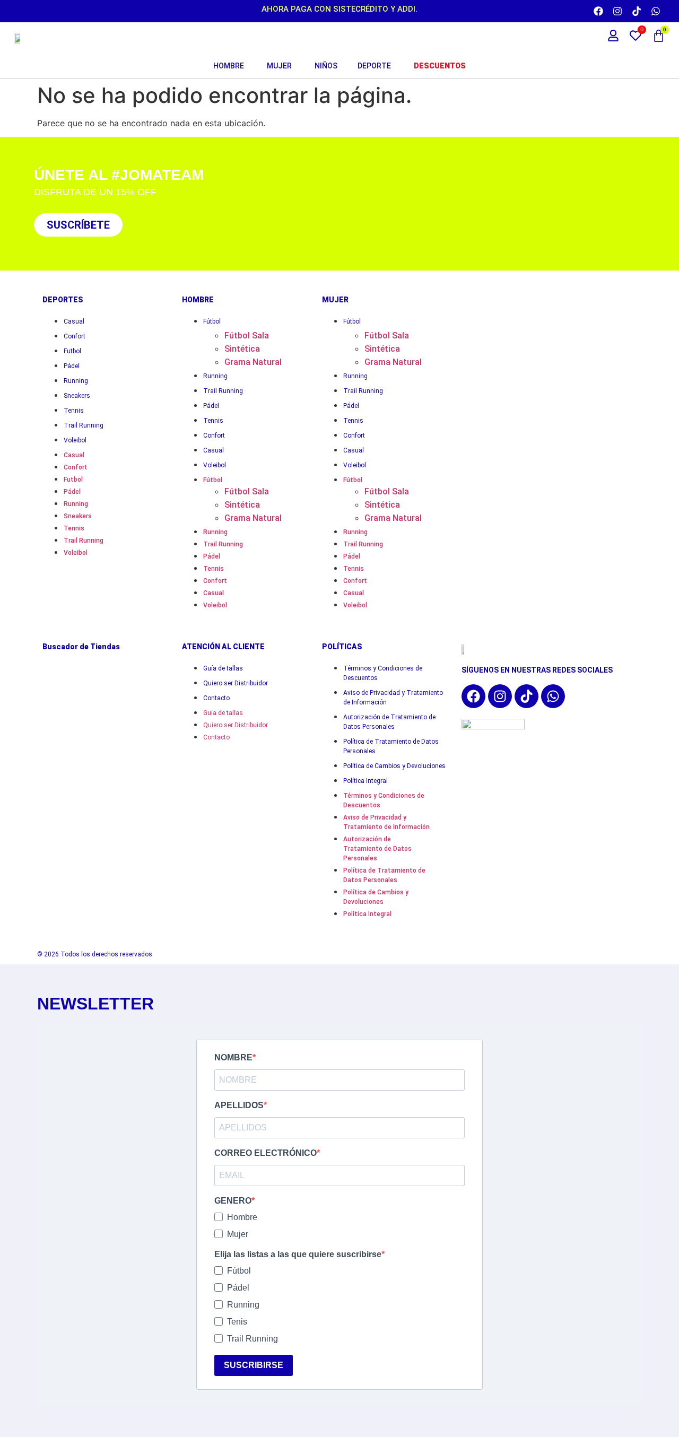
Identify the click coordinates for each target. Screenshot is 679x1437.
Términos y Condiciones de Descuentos (382, 673)
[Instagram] (617, 11)
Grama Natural (253, 362)
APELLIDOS (239, 1105)
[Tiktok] (636, 11)
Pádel (72, 366)
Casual (74, 321)
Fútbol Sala (246, 335)
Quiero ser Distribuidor (235, 683)
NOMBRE (233, 1057)
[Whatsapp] (655, 11)
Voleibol (75, 440)
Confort (74, 336)
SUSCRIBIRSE (253, 1365)
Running (76, 381)
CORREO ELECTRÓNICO (265, 1153)
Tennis (74, 410)
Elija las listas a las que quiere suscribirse (297, 1254)
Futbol (72, 351)
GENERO (232, 1201)
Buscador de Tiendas (81, 646)
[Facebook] (598, 11)
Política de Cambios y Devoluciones (394, 766)
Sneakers (77, 395)
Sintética (242, 349)
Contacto (216, 698)
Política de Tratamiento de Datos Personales (391, 746)
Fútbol (212, 321)
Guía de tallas (223, 668)
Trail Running (83, 425)
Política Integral (365, 781)
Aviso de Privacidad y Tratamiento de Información (393, 697)
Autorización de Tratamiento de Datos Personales (389, 721)
